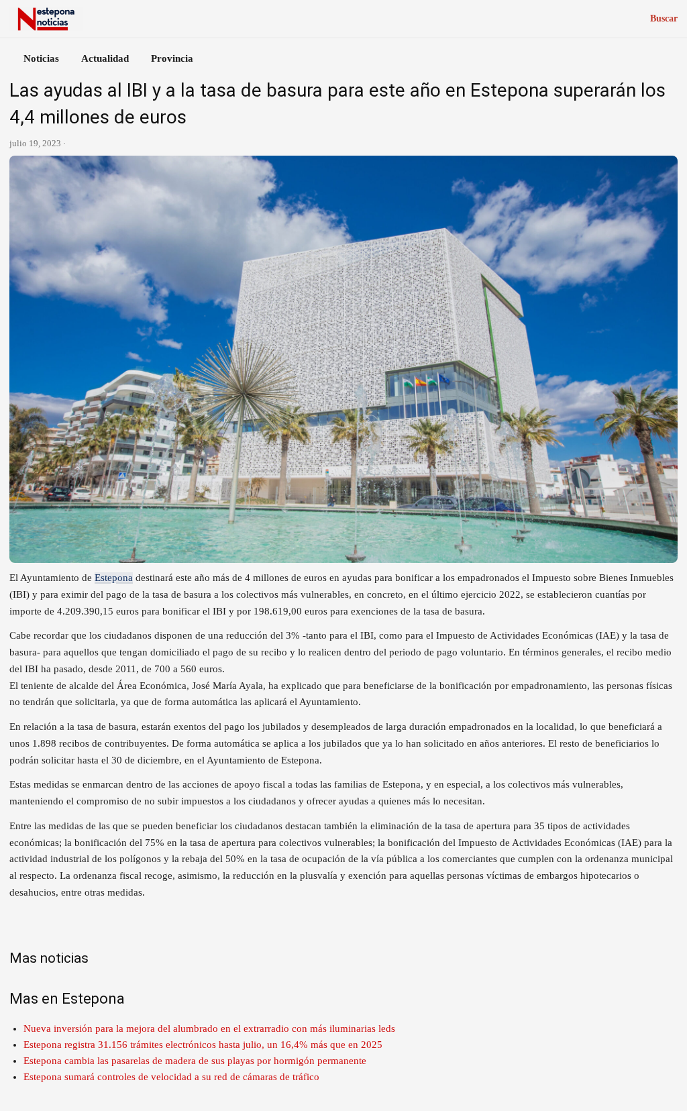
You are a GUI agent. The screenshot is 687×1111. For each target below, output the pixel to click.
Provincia (172, 58)
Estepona (114, 577)
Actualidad (105, 58)
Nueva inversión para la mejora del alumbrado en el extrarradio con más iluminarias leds (209, 1028)
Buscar (664, 18)
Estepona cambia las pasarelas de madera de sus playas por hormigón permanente (194, 1060)
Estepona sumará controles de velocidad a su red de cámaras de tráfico (171, 1076)
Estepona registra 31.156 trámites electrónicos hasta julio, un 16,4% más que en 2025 (202, 1044)
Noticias (41, 58)
